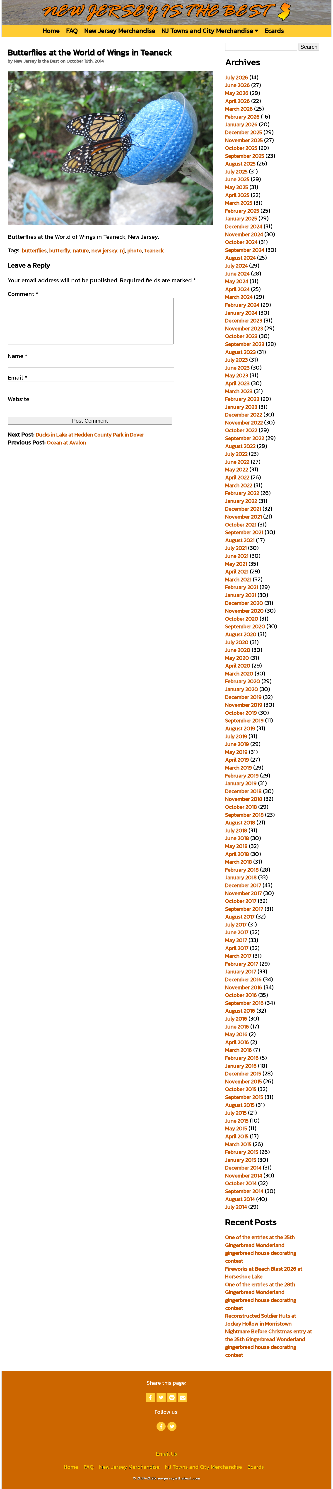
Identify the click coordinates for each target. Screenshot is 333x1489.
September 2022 (244, 438)
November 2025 (244, 140)
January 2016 (241, 1066)
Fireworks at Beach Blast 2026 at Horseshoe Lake (263, 1273)
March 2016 (238, 1050)
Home (51, 30)
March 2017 (238, 956)
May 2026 (237, 93)
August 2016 (240, 1011)
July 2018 (236, 830)
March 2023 (239, 391)
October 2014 (241, 1183)
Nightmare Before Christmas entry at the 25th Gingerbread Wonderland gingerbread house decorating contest (268, 1343)
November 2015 (243, 1081)
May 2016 (236, 1034)
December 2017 (243, 885)
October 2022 (241, 430)
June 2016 (237, 1027)
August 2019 (240, 728)
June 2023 (237, 368)
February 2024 (242, 305)
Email (17, 377)
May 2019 (236, 752)
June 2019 (237, 744)
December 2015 (243, 1073)
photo (135, 250)
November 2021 (243, 517)
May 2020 (237, 658)
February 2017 (241, 964)
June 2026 (237, 85)
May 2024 (236, 281)
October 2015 (240, 1089)
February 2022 (242, 493)
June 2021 (237, 556)
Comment (23, 294)
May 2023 (236, 375)
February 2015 (241, 1152)
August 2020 (240, 634)
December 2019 (243, 697)
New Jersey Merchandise (119, 30)
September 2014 (244, 1191)
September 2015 (244, 1097)
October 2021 (240, 525)
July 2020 (237, 642)
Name (17, 356)
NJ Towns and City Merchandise (208, 30)
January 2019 (241, 783)
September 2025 (244, 156)
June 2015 (237, 1121)
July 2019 (236, 736)
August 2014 (240, 1199)
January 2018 (241, 877)
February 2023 (242, 399)
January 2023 (241, 407)
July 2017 (236, 924)
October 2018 (241, 807)
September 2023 (244, 344)
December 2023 (243, 320)
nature (81, 250)
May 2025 (236, 187)
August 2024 (240, 258)
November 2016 (243, 987)
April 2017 (237, 948)
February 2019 (242, 776)
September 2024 (244, 250)
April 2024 (237, 289)
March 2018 (238, 862)
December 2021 (243, 509)
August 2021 (240, 540)
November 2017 (243, 893)
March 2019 (238, 768)
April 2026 (237, 101)
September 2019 (244, 720)
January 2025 (241, 218)
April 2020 (237, 666)
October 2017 (240, 901)
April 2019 (237, 760)
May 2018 (236, 846)
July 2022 (236, 454)
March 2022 (238, 485)
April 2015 (237, 1136)
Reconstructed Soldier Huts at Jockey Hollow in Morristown (260, 1320)
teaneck (154, 250)
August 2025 (240, 164)
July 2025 (236, 171)
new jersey (104, 250)
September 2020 (245, 626)
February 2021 (241, 587)
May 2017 (236, 940)
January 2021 (240, 595)
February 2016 (242, 1058)
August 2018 (240, 822)
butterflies (34, 250)
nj (122, 250)
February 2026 (242, 117)
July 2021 (236, 548)
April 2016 (237, 1042)
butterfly (59, 250)
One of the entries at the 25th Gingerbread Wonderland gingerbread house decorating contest (260, 1249)
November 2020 (244, 611)
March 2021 (238, 579)
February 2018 (242, 870)
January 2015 (240, 1160)
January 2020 (241, 689)
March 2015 (238, 1144)
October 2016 (241, 995)
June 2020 (237, 650)
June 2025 (237, 179)
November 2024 (244, 234)
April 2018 (237, 854)
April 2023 (237, 383)
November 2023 (244, 328)
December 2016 (243, 979)
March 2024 (239, 297)
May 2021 (236, 564)
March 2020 (239, 673)
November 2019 (243, 705)
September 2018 (244, 815)
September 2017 (244, 909)
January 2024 (241, 313)
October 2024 (241, 242)
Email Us (166, 1454)
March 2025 (238, 203)
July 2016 (236, 1019)
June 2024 (237, 274)
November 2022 (244, 422)
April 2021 (237, 571)
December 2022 (243, 415)
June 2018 (237, 838)
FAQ (72, 30)
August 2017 (240, 917)
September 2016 (244, 1003)
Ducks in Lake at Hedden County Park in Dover (90, 435)
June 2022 (237, 462)
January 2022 (241, 501)
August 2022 (240, 446)
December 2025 (243, 132)
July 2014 (236, 1207)
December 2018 (243, 791)
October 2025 (241, 148)
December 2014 (243, 1168)
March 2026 (239, 109)
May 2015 (236, 1128)
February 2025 (242, 211)
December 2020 (244, 603)
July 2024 (236, 266)
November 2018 (243, 799)
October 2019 (241, 713)
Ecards (274, 30)
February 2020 (242, 681)
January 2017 (240, 971)
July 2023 (236, 360)
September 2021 (244, 532)
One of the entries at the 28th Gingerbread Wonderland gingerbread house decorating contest (260, 1296)
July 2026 (236, 77)
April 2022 (237, 477)
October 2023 (241, 336)
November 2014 (243, 1176)
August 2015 (240, 1105)
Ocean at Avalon (66, 442)
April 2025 (237, 195)
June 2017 (237, 932)
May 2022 (236, 469)
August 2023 (240, 352)
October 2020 (241, 619)
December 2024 (243, 226)
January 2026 (241, 124)
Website (18, 399)
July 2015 (236, 1113)
